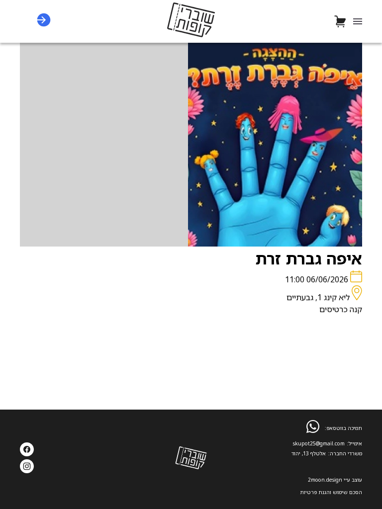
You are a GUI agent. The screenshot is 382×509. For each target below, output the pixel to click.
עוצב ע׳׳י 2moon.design (335, 479)
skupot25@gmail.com (319, 443)
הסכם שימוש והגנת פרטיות (331, 492)
